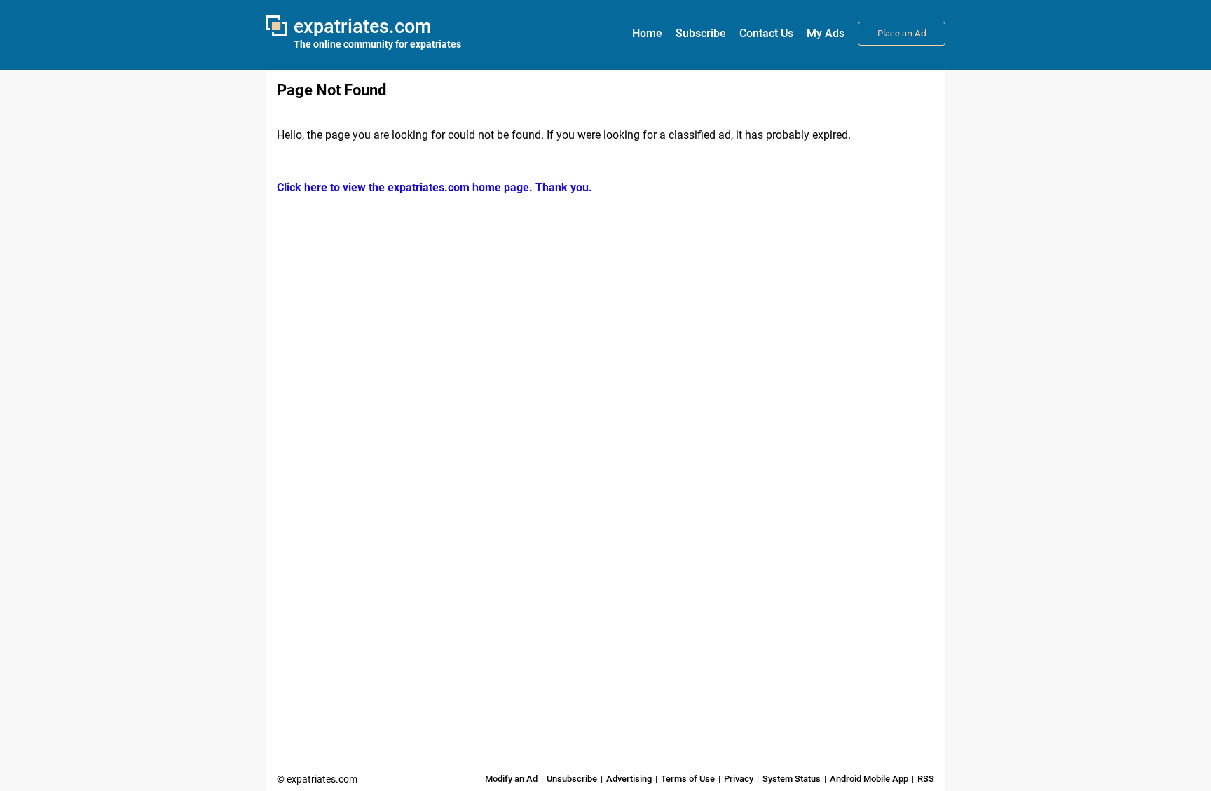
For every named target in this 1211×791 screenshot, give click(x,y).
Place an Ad (901, 33)
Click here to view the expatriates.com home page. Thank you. (434, 187)
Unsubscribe (572, 778)
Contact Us (766, 33)
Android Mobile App (869, 778)
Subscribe (701, 33)
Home (647, 33)
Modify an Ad (511, 778)
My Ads (825, 33)
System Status (791, 778)
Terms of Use (688, 778)
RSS (925, 778)
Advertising (629, 778)
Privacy (738, 778)
